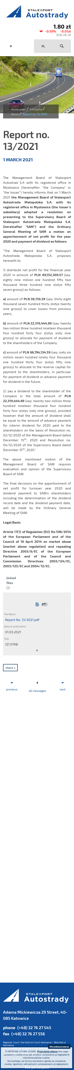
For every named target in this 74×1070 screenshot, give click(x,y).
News (15, 114)
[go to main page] (37, 11)
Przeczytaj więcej (47, 1051)
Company (36, 109)
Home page (18, 109)
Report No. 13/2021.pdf (22, 620)
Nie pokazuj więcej (59, 1046)
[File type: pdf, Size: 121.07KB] (37, 650)
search (61, 46)
